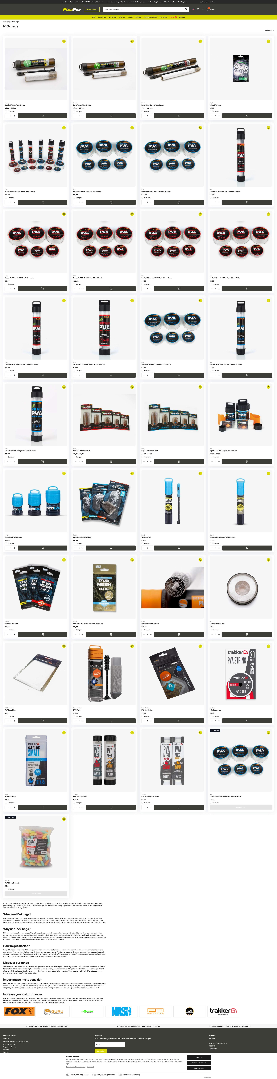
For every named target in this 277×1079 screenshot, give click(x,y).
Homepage (7, 22)
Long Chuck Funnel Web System (152, 105)
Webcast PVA (146, 537)
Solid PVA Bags (10, 796)
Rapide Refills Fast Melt (149, 451)
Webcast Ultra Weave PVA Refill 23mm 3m (88, 623)
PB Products (9, 708)
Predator (102, 17)
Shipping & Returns (9, 1047)
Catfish (122, 17)
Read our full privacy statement (75, 1067)
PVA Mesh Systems (80, 796)
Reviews (6, 1050)
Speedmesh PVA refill (217, 623)
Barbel (138, 17)
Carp (94, 17)
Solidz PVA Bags (215, 105)
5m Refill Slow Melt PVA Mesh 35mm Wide (225, 278)
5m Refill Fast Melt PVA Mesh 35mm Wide (156, 364)
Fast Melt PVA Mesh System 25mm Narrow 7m (226, 364)
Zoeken (186, 9)
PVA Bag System (147, 710)
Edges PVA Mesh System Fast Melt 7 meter (20, 191)
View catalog (91, 9)
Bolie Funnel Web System (82, 105)
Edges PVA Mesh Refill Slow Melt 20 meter (88, 278)
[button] (14, 115)
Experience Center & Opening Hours (15, 1041)
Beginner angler (150, 17)
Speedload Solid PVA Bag (82, 537)
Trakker (212, 708)
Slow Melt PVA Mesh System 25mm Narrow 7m (21, 364)
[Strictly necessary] (68, 1075)
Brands (182, 17)
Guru (143, 621)
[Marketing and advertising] (120, 1075)
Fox (6, 189)
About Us (6, 1039)
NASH (7, 535)
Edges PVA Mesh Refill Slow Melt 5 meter (19, 278)
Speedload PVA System (13, 537)
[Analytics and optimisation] (94, 1075)
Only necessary (199, 1068)
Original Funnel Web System (15, 105)
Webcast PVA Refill (12, 623)
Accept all (199, 1057)
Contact (6, 1052)
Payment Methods (9, 1044)
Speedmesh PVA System (150, 623)
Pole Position (77, 708)
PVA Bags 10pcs (10, 710)
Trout (130, 17)
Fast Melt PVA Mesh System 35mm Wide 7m (20, 451)
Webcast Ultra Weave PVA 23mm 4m (222, 537)
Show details (90, 1067)
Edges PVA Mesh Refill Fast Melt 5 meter (87, 191)
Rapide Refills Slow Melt (81, 451)
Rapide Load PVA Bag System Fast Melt (223, 451)
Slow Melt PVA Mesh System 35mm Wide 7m (89, 364)
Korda (7, 103)
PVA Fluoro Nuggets (12, 883)
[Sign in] (198, 9)
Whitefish (112, 17)
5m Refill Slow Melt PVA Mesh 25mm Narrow (157, 278)
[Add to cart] (42, 115)
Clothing (163, 17)
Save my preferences (199, 1063)
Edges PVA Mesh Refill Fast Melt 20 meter (156, 191)
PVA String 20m (215, 710)
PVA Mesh (77, 710)
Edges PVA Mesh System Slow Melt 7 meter (225, 191)
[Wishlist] (203, 9)
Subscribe (101, 1051)
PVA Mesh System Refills (150, 796)
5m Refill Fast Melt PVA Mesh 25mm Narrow (225, 796)
